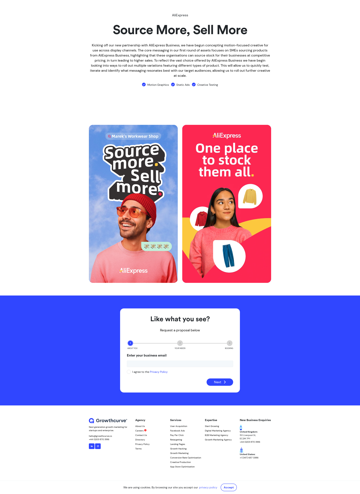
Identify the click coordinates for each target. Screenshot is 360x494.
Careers (139, 430)
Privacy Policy (159, 372)
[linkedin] (91, 446)
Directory (140, 439)
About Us (140, 426)
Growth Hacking (178, 448)
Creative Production (180, 462)
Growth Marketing (179, 453)
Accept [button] (229, 487)
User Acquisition (178, 426)
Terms (138, 448)
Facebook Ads (177, 430)
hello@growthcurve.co (100, 436)
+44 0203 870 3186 (99, 439)
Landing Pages (177, 444)
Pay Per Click (177, 435)
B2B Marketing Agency (216, 435)
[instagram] (98, 446)
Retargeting (176, 439)
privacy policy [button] (208, 487)
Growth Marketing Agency (218, 439)
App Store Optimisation (182, 466)
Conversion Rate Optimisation (185, 457)
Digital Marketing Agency (218, 430)
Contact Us (141, 435)
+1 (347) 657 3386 (249, 457)
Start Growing (212, 426)
